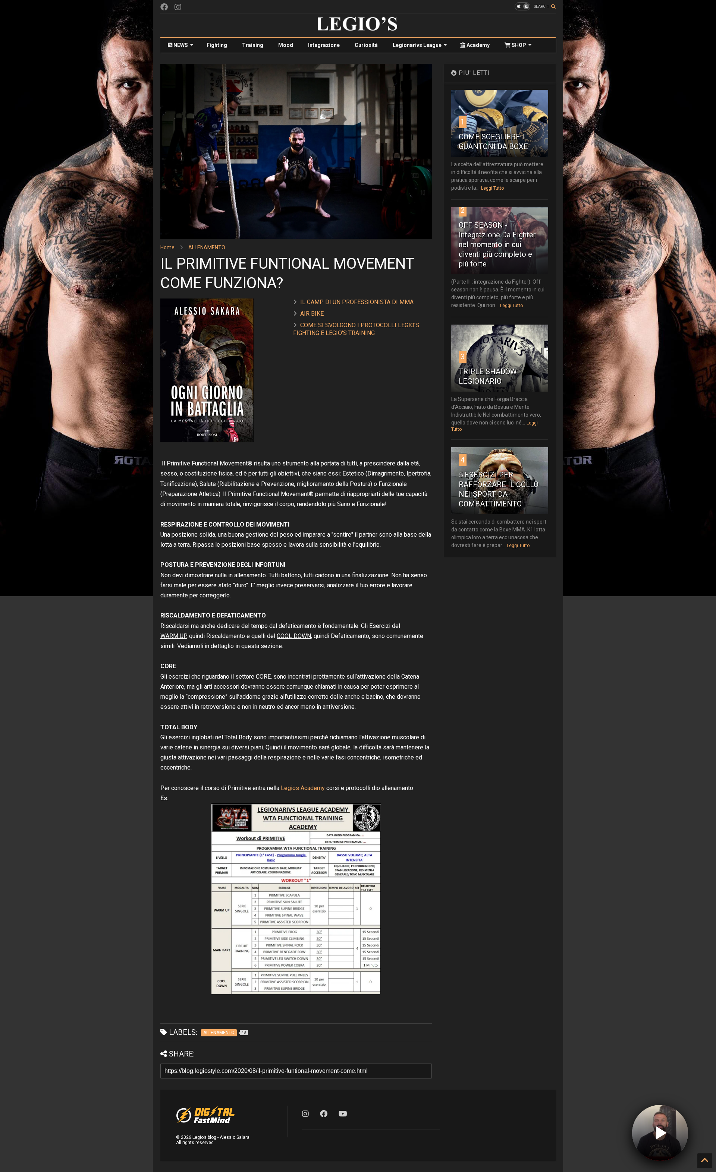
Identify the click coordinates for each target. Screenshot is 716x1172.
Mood (285, 45)
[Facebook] (164, 7)
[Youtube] (343, 1113)
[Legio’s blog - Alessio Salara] (358, 28)
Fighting (217, 45)
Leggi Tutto (492, 188)
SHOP (518, 45)
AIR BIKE (312, 313)
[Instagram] (178, 7)
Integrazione (324, 45)
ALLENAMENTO (206, 247)
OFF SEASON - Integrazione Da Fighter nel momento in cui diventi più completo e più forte (497, 244)
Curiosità (366, 45)
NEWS (180, 45)
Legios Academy (303, 788)
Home (167, 247)
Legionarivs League (417, 45)
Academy (477, 45)
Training (252, 45)
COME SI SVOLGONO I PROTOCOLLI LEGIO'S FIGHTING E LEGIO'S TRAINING (356, 329)
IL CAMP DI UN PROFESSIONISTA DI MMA (357, 302)
